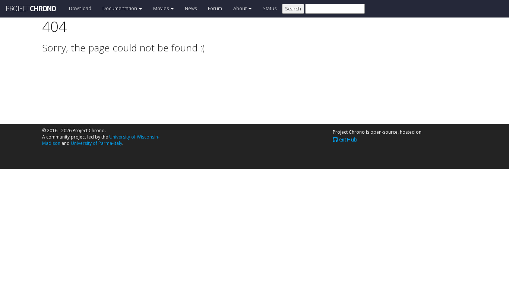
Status (269, 8)
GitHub (347, 139)
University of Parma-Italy (96, 143)
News (191, 8)
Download (80, 8)
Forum (215, 8)
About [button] (240, 8)
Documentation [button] (120, 8)
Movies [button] (161, 8)
